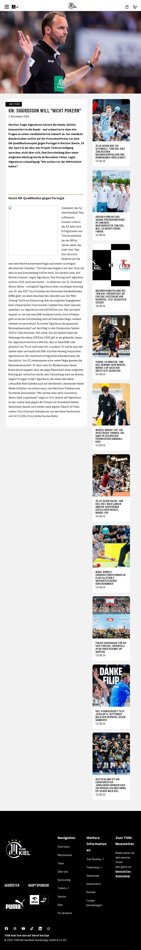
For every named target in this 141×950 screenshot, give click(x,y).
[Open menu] (7, 6)
